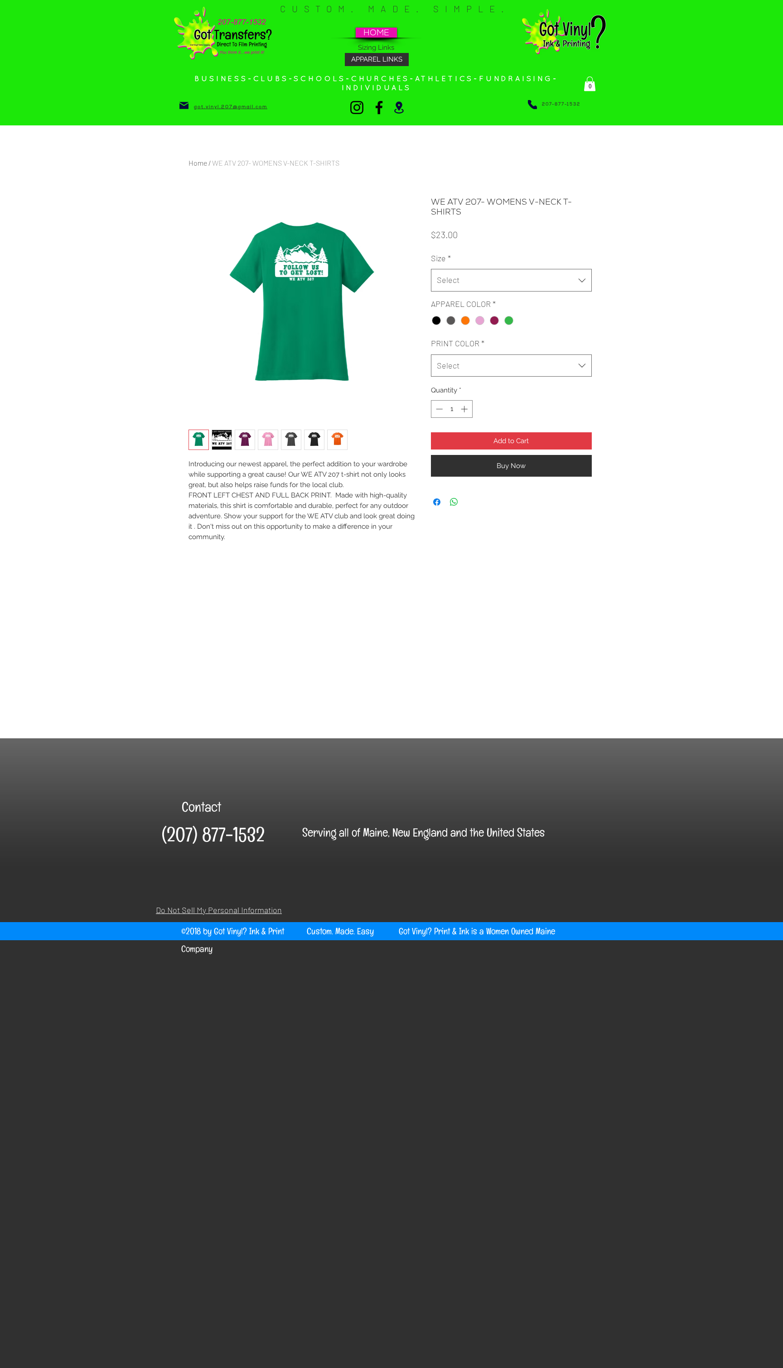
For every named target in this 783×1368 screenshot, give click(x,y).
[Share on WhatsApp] (454, 502)
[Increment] (465, 409)
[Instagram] (357, 107)
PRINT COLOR (457, 343)
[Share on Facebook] (436, 502)
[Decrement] (438, 409)
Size (441, 258)
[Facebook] (379, 107)
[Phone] (532, 104)
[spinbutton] (451, 409)
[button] (590, 84)
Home (197, 162)
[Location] (399, 107)
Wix (372, 990)
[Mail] (183, 105)
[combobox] (511, 280)
